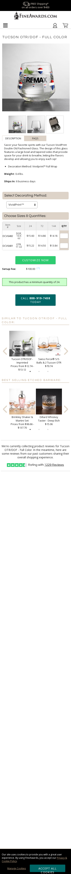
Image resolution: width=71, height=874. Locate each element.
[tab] (13, 138)
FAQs (35, 138)
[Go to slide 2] (39, 372)
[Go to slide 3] (48, 372)
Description (13, 138)
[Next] (66, 351)
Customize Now (35, 260)
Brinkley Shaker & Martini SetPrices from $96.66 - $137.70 (22, 422)
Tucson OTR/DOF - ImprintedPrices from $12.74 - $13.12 (22, 364)
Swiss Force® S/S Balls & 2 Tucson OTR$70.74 (48, 362)
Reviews (54, 464)
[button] (5, 25)
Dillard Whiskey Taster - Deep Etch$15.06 (49, 420)
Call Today (35, 300)
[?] (38, 268)
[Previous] (5, 351)
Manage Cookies (16, 868)
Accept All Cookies (47, 869)
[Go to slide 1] (30, 372)
